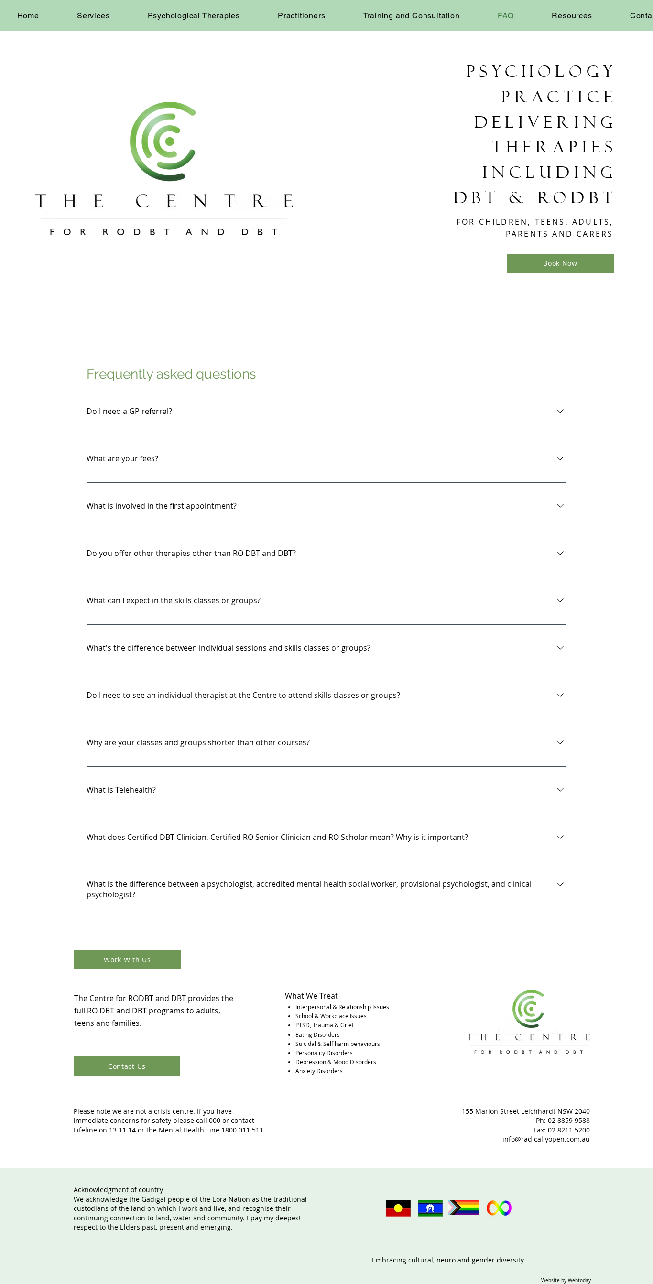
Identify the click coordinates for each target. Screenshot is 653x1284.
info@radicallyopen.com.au (546, 1138)
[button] (93, 15)
